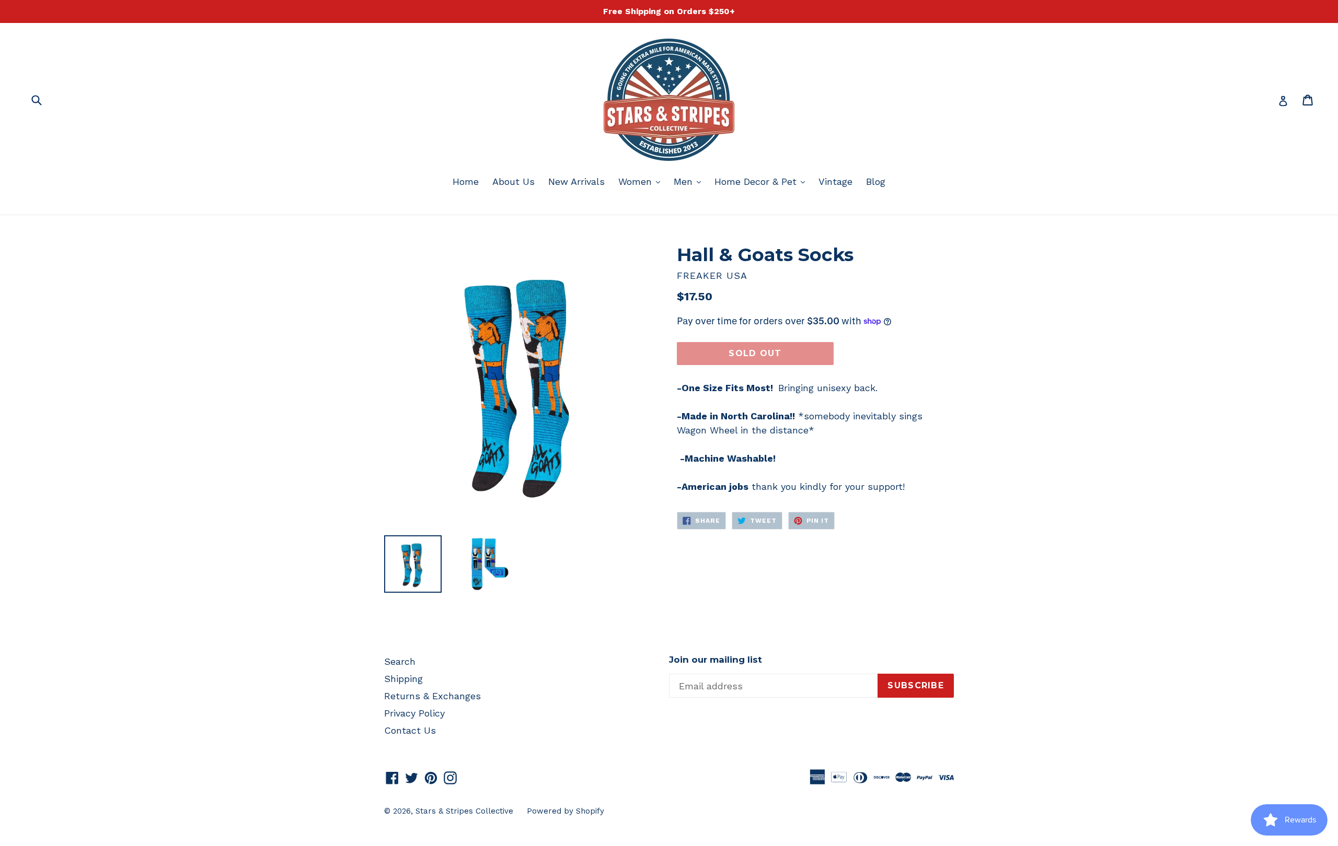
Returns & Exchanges (432, 695)
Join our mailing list (715, 659)
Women (641, 181)
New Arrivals (576, 181)
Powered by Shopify (565, 811)
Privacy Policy (414, 713)
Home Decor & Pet (762, 181)
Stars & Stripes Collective (464, 811)
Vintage (835, 181)
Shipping (403, 678)
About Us (513, 181)
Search (400, 661)
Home (466, 181)
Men (690, 181)
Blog (875, 181)
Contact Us (410, 730)
